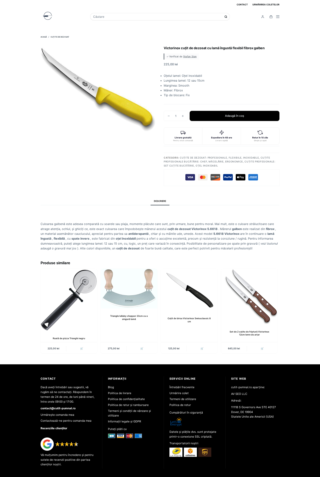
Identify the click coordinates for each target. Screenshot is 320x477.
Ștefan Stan (190, 56)
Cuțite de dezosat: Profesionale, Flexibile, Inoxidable (219, 157)
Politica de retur (180, 405)
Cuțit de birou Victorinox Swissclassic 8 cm (189, 320)
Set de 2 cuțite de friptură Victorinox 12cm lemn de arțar (249, 333)
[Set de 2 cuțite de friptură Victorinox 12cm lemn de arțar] (249, 296)
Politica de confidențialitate (126, 399)
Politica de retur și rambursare (128, 405)
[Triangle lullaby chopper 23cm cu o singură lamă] (129, 289)
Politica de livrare (119, 393)
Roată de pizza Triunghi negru (69, 338)
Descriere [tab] (160, 201)
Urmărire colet (179, 393)
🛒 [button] (81, 348)
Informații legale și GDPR (124, 421)
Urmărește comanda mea (57, 414)
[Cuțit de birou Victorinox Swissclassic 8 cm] (189, 290)
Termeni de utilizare (182, 399)
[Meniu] (277, 16)
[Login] (262, 16)
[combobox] (157, 17)
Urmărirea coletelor (265, 4)
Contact (242, 4)
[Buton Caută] (226, 17)
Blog (111, 387)
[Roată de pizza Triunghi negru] (69, 300)
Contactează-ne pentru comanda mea (66, 420)
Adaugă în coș (234, 115)
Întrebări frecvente (181, 387)
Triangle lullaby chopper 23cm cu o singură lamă (129, 317)
